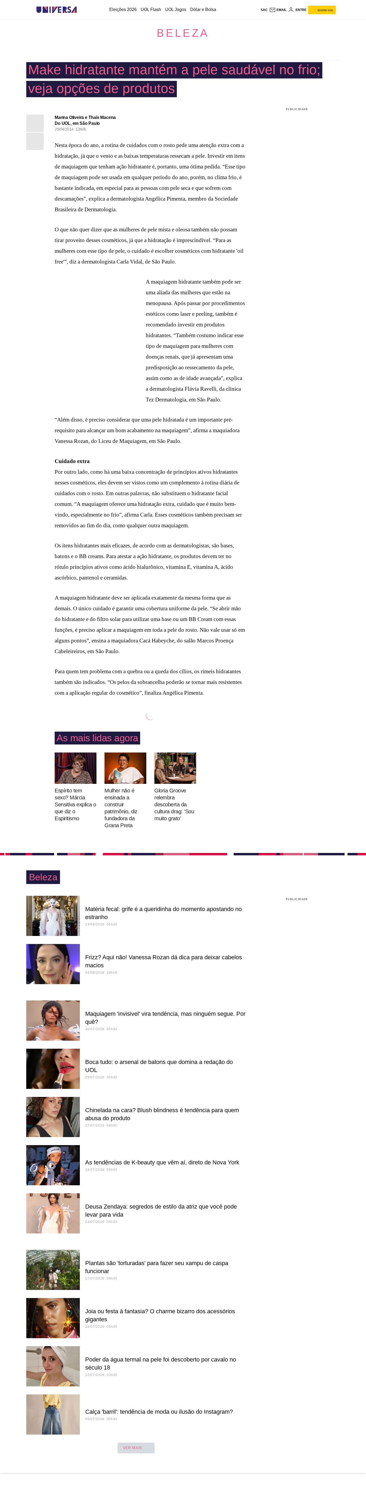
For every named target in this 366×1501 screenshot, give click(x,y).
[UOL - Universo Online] (81, 9)
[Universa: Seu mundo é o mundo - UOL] (56, 9)
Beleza (183, 33)
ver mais (132, 1448)
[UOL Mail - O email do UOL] (277, 10)
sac (264, 10)
